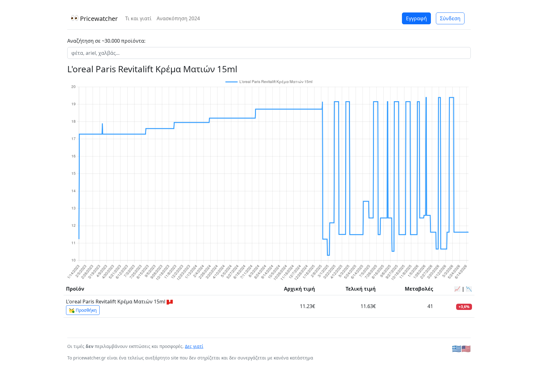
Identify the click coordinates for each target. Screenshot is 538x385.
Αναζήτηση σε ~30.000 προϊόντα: (106, 40)
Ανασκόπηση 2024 (178, 18)
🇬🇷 (456, 348)
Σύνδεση (450, 18)
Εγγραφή (416, 18)
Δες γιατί (194, 346)
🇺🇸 (466, 348)
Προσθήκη (85, 310)
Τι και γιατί (138, 18)
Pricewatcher (98, 18)
